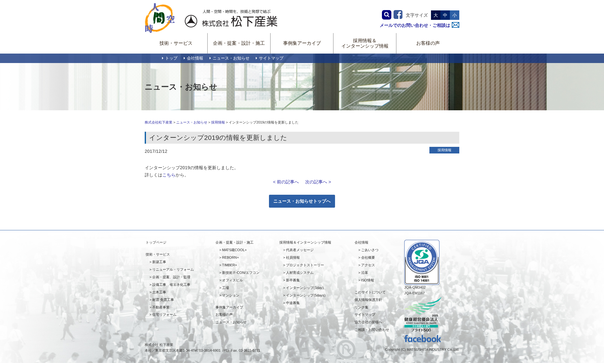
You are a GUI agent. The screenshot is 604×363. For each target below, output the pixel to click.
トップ (171, 58)
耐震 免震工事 (163, 300)
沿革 (364, 272)
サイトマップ (271, 58)
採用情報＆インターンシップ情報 (365, 43)
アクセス (368, 265)
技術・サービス (176, 43)
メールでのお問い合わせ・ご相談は (415, 25)
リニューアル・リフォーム (173, 269)
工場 (225, 288)
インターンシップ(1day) (305, 288)
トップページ (156, 242)
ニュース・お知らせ (231, 58)
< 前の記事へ (286, 181)
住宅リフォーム (164, 314)
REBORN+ (230, 257)
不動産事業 (161, 307)
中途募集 (293, 303)
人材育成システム (300, 272)
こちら (169, 174)
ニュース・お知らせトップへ (302, 201)
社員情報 (293, 257)
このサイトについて (370, 292)
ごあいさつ (369, 250)
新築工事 (159, 262)
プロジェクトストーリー (305, 265)
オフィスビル (232, 280)
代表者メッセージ (300, 250)
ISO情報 (367, 280)
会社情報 (195, 58)
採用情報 (218, 122)
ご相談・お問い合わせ (372, 329)
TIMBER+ (229, 265)
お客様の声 (428, 43)
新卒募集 (293, 280)
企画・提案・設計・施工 (239, 43)
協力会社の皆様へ (368, 322)
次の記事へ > (318, 181)
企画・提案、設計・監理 (171, 277)
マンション (230, 295)
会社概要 (368, 257)
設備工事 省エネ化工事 (171, 284)
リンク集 (361, 307)
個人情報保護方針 (368, 300)
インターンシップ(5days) (306, 295)
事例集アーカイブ (302, 43)
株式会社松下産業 (158, 122)
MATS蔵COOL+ (234, 250)
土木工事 (159, 292)
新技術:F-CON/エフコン (241, 272)
